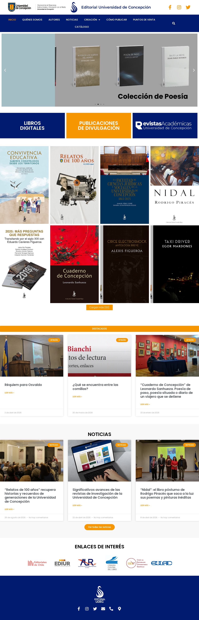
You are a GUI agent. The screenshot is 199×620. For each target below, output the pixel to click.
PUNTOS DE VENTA (144, 19)
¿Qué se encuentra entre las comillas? (95, 387)
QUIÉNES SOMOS (32, 19)
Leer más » (9, 392)
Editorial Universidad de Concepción (116, 7)
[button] (173, 23)
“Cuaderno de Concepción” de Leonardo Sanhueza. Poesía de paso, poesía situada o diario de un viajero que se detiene (166, 391)
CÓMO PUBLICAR (116, 19)
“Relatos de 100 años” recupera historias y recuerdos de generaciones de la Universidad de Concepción (30, 495)
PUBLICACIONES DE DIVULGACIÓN (99, 125)
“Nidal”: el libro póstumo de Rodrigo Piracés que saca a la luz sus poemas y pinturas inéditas (167, 493)
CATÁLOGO (82, 27)
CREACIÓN (90, 19)
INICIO (12, 19)
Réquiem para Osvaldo (23, 385)
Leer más (24, 221)
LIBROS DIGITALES (32, 125)
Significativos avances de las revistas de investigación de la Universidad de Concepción (97, 493)
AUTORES (54, 19)
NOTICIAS (72, 19)
